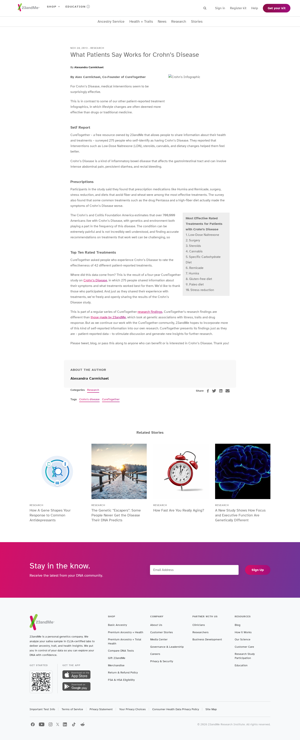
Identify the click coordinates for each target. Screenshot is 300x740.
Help (254, 8)
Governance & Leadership (167, 647)
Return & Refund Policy (123, 672)
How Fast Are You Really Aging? (178, 510)
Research (178, 21)
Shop (52, 6)
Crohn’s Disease (95, 280)
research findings (150, 312)
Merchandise (116, 665)
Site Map (211, 709)
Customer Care (244, 647)
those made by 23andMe (108, 317)
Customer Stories (161, 632)
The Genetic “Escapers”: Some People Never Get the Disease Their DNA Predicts (116, 515)
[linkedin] (221, 391)
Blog (237, 625)
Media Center (159, 639)
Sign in (220, 8)
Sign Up (258, 570)
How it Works (243, 632)
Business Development (207, 639)
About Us (156, 625)
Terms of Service (72, 709)
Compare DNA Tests (121, 650)
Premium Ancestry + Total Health (124, 641)
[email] (228, 391)
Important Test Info (42, 709)
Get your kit (277, 8)
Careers (155, 654)
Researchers (200, 632)
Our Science (242, 639)
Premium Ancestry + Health (125, 632)
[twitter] (214, 391)
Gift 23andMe (116, 658)
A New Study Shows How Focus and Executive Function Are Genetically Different (240, 515)
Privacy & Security (161, 661)
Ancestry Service (111, 21)
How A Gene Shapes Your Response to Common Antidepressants (50, 515)
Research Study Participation (245, 656)
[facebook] (208, 391)
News (162, 21)
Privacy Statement (101, 709)
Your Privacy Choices (132, 709)
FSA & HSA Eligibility (121, 680)
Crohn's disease (89, 399)
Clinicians (198, 625)
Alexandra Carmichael (88, 67)
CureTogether (111, 399)
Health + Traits (141, 21)
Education (76, 6)
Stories (196, 21)
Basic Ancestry (117, 625)
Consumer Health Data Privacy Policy (175, 709)
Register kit (238, 8)
